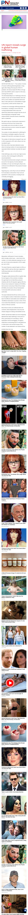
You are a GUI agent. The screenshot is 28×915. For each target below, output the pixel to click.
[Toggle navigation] (2, 8)
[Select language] (25, 910)
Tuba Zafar (18, 52)
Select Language (10, 8)
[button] (14, 22)
